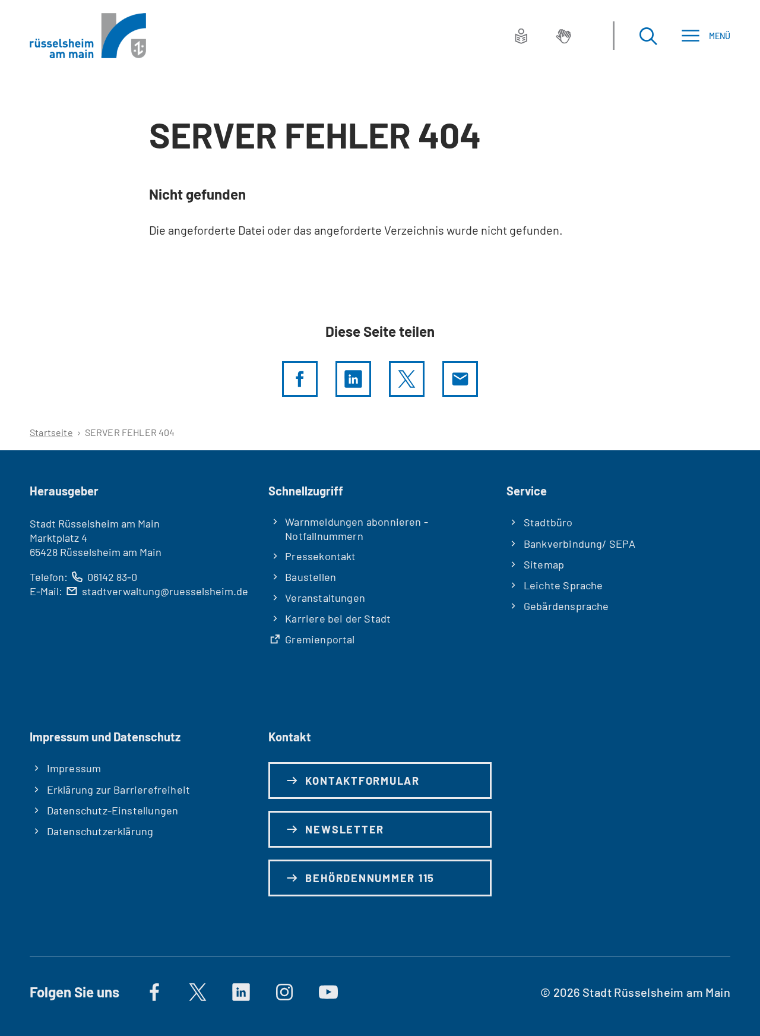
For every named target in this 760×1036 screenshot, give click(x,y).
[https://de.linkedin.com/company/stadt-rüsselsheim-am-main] (241, 992)
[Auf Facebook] (154, 992)
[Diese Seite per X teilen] (407, 379)
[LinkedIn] (353, 379)
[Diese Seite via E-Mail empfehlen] (460, 379)
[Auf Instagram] (285, 992)
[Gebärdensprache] (563, 35)
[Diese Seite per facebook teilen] (300, 379)
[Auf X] (197, 992)
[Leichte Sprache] (521, 35)
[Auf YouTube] (328, 992)
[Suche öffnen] (648, 36)
